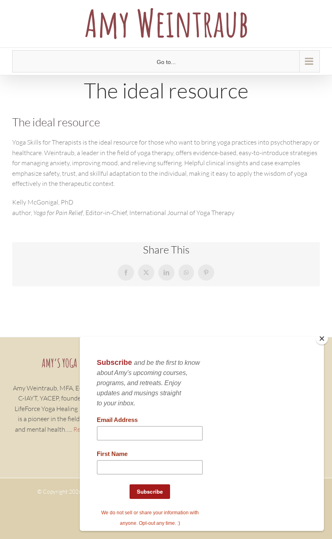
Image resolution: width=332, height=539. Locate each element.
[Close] (322, 338)
